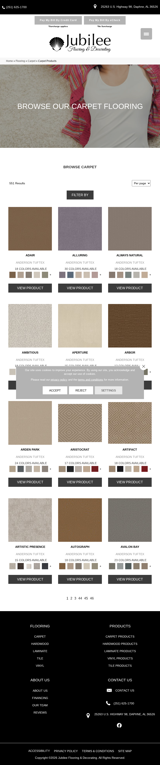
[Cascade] (78, 468)
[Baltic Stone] (30, 519)
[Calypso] (120, 565)
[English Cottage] (44, 274)
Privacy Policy (66, 751)
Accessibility (39, 751)
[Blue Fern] (128, 274)
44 (80, 598)
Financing (40, 698)
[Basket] (120, 274)
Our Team (40, 705)
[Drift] (36, 468)
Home (9, 61)
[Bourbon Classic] (30, 228)
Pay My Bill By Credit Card (58, 20)
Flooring (20, 61)
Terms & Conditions (98, 751)
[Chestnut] (130, 325)
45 (86, 598)
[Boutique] (144, 274)
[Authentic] (30, 422)
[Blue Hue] (20, 468)
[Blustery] (136, 274)
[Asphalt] (130, 519)
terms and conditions (90, 379)
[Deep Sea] (44, 565)
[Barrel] (130, 228)
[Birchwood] (80, 422)
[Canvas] (30, 325)
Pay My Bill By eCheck (104, 20)
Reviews (40, 712)
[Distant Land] (144, 565)
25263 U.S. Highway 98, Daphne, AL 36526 (129, 6)
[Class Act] (28, 274)
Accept (55, 390)
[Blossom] (94, 274)
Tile (40, 658)
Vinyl (40, 665)
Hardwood (40, 643)
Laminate (40, 651)
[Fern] (144, 371)
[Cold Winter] (36, 565)
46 (92, 598)
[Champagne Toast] (20, 274)
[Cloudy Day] (28, 468)
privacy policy (59, 379)
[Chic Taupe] (136, 565)
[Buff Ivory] (80, 325)
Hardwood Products (120, 643)
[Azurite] (70, 274)
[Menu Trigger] (146, 34)
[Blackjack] (70, 468)
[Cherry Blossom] (94, 468)
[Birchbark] (86, 274)
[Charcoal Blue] (128, 565)
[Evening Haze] (44, 468)
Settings (108, 390)
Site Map (125, 751)
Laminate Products (120, 651)
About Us (40, 690)
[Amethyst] (80, 228)
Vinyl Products (120, 658)
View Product (30, 288)
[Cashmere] (86, 468)
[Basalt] (78, 274)
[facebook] (119, 725)
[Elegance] (36, 274)
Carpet (31, 61)
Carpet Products (120, 636)
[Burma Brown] (20, 565)
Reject (81, 390)
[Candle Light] (28, 565)
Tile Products (120, 665)
